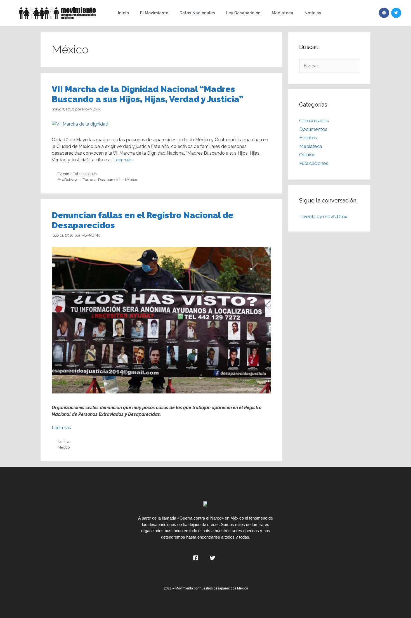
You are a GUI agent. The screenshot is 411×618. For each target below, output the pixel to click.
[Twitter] (396, 13)
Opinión (307, 154)
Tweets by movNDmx (323, 216)
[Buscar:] (329, 66)
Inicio (123, 12)
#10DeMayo (68, 179)
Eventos (64, 173)
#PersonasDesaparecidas (101, 179)
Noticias (312, 12)
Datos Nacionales (197, 12)
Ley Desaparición (243, 12)
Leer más (123, 159)
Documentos (313, 129)
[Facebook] (384, 13)
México (131, 179)
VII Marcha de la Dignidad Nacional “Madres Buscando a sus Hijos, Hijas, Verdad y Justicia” (147, 94)
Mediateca (282, 12)
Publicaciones (84, 173)
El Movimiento (154, 12)
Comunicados (314, 120)
